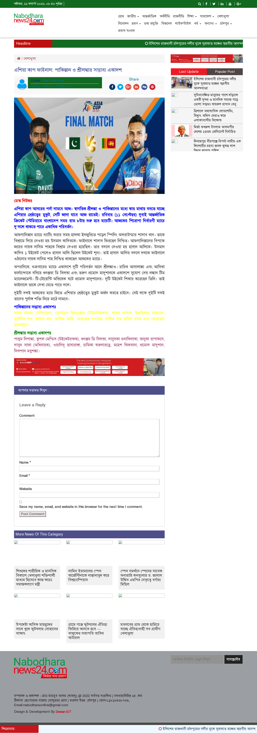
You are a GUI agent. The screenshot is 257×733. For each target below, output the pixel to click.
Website (25, 489)
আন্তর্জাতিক (149, 16)
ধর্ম (196, 23)
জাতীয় (132, 16)
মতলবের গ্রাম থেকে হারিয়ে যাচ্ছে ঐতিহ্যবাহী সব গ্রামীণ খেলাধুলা (140, 629)
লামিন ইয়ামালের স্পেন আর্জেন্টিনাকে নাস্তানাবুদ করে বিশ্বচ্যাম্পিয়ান (88, 575)
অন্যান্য (209, 23)
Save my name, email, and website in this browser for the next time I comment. (81, 507)
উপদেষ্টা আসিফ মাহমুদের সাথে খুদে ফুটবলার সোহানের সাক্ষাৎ (37, 629)
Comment (27, 415)
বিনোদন (123, 23)
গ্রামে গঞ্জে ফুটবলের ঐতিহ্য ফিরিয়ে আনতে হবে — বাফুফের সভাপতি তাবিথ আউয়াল (87, 631)
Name (25, 462)
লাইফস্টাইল (183, 23)
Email (24, 476)
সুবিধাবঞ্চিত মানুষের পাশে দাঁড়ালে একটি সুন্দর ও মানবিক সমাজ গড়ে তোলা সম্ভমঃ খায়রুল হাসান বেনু (216, 99)
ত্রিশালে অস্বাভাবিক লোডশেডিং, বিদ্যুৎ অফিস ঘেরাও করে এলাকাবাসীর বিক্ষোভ (214, 115)
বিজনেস (166, 23)
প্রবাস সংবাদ (126, 31)
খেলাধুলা (223, 16)
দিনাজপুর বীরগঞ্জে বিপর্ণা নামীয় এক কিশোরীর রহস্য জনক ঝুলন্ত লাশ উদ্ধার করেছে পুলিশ (217, 146)
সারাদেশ (206, 16)
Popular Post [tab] (225, 72)
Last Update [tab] (189, 72)
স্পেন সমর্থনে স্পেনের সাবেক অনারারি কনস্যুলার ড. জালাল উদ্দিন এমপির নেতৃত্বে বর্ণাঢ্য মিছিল (141, 578)
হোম (121, 16)
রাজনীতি (178, 16)
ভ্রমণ (135, 23)
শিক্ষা (191, 16)
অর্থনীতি (165, 16)
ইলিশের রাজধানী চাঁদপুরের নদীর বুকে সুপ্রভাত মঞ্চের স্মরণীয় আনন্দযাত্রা (186, 43)
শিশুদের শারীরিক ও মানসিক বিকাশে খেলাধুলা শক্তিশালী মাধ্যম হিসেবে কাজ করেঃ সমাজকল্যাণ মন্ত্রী (36, 578)
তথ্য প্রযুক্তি (151, 23)
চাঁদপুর (225, 23)
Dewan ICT (63, 712)
